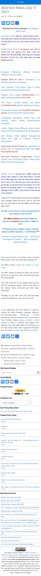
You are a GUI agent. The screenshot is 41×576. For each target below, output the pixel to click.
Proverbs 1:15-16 (8, 36)
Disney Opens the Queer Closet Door (13, 433)
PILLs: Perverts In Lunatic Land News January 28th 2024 (20, 508)
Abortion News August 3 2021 (15, 364)
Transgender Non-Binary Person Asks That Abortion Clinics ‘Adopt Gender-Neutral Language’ (20, 120)
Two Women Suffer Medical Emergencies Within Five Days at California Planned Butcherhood (20, 138)
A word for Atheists (7, 456)
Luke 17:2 (5, 198)
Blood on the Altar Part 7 (9, 449)
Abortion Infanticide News (13, 355)
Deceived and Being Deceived (11, 419)
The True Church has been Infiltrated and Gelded (17, 544)
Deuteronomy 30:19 (9, 49)
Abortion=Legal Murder (12, 345)
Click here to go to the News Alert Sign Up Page (16, 411)
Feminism (5, 348)
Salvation (4, 426)
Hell (16, 275)
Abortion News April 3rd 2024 (10, 501)
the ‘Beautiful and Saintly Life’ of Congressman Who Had (20, 149)
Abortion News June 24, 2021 (15, 361)
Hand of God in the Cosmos (10, 541)
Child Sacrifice (26, 345)
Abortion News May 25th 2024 (11, 497)
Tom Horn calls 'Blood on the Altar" (25, 330)
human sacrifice (25, 358)
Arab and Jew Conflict (8, 473)
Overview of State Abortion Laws (15, 237)
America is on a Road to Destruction (13, 480)
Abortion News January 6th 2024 (11, 511)
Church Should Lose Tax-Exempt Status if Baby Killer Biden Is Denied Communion (20, 159)
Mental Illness (23, 348)
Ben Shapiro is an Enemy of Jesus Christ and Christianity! (20, 487)
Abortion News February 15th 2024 (12, 504)
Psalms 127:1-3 (7, 174)
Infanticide (13, 348)
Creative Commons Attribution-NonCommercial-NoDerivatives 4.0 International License (20, 555)
